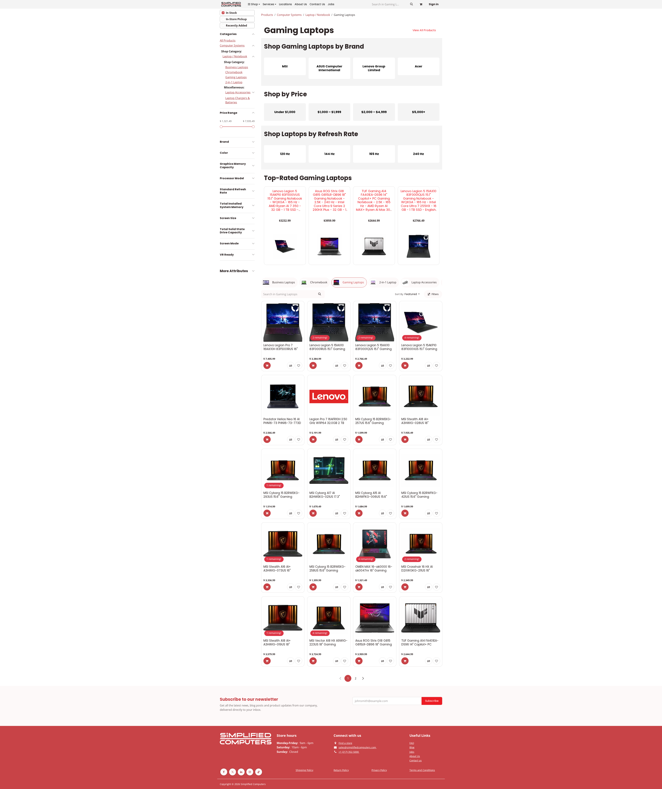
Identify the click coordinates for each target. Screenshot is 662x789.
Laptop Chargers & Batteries (237, 100)
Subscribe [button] (432, 701)
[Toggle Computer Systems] (250, 45)
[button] (407, 294)
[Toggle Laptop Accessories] (253, 92)
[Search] (412, 4)
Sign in (434, 4)
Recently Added (236, 25)
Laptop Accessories (237, 92)
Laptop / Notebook (235, 56)
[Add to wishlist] (298, 365)
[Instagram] (249, 771)
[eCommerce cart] (421, 4)
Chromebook (233, 72)
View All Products (424, 30)
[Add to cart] (267, 365)
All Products (227, 40)
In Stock (231, 13)
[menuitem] (254, 4)
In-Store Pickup (236, 19)
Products (267, 15)
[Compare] (290, 365)
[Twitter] (232, 771)
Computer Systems (232, 45)
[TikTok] (258, 771)
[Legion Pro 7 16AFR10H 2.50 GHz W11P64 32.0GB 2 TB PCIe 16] (328, 396)
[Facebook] (223, 771)
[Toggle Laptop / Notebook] (251, 56)
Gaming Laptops (236, 77)
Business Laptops (236, 67)
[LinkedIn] (241, 771)
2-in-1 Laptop (233, 82)
